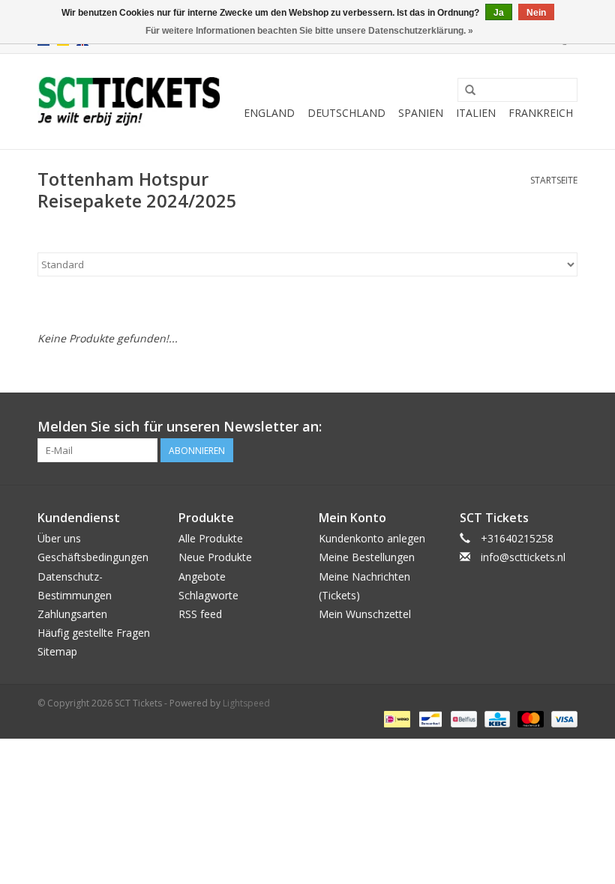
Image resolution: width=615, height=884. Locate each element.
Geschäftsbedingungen (93, 557)
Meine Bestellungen (367, 557)
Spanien (420, 113)
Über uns (59, 538)
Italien (476, 113)
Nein (536, 12)
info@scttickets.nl (523, 557)
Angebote (202, 576)
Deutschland (347, 113)
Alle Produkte (210, 538)
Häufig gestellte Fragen (94, 633)
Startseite (554, 180)
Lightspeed (246, 703)
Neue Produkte (215, 557)
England (269, 113)
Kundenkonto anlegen (372, 538)
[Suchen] (470, 90)
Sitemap (57, 651)
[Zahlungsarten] (395, 718)
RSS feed (200, 614)
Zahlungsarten (72, 614)
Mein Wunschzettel (365, 614)
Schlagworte (208, 595)
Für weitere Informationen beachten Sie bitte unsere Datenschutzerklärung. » (309, 30)
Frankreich (540, 113)
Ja (499, 12)
